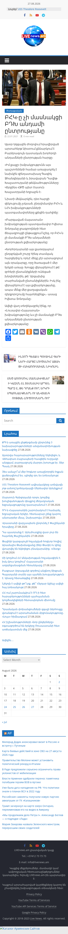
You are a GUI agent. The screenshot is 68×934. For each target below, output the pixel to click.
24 (5, 707)
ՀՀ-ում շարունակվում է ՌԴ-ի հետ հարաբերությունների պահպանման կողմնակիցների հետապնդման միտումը (28, 596)
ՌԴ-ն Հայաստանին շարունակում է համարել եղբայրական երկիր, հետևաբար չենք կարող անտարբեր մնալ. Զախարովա (31, 513)
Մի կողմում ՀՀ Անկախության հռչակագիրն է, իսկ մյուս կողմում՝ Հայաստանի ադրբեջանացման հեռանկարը (31, 561)
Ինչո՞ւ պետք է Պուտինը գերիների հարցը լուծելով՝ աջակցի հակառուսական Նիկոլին (39, 361)
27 (32, 707)
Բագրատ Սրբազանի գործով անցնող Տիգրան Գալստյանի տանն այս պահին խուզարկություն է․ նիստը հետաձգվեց (33, 574)
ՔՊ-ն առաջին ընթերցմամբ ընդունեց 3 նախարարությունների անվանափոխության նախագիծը (31, 446)
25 (14, 707)
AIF (9, 733)
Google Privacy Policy (34, 912)
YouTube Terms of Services (34, 900)
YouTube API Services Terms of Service (34, 906)
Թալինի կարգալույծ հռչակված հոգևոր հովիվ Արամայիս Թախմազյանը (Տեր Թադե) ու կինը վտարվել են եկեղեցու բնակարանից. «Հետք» (31, 545)
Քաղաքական (14, 110)
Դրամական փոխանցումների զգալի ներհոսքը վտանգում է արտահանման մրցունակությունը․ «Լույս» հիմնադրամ (33, 612)
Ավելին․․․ (8, 640)
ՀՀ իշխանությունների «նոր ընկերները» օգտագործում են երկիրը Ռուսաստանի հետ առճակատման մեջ (31, 625)
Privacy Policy (34, 894)
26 (23, 707)
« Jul (4, 722)
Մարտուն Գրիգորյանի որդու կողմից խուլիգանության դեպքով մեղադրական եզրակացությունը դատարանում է (28, 501)
